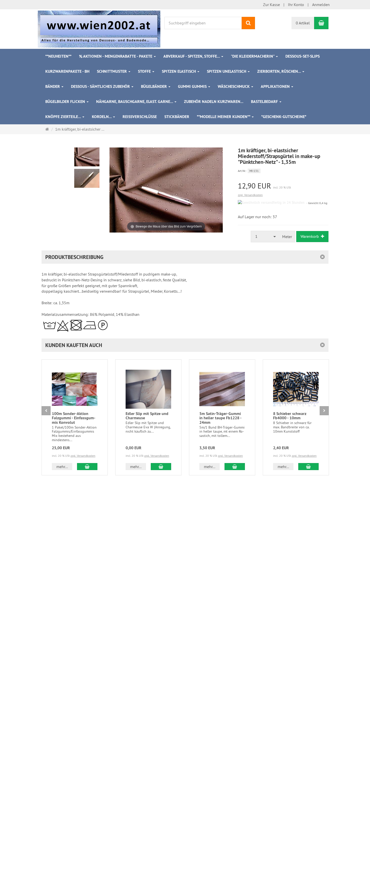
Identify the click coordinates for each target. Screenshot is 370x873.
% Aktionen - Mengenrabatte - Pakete (116, 56)
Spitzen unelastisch (227, 71)
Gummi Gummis (193, 86)
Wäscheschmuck (234, 86)
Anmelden (321, 4)
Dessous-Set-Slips (302, 56)
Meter (287, 236)
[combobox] (265, 236)
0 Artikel (303, 22)
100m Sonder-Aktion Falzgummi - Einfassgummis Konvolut (73, 418)
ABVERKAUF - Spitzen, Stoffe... (192, 56)
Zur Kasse (271, 4)
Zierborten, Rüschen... (279, 71)
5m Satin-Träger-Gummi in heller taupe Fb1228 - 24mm (220, 418)
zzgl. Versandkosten (250, 195)
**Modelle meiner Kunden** (224, 116)
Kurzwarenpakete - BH (67, 71)
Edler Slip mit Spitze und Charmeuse (147, 416)
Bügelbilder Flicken (65, 101)
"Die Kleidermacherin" (253, 56)
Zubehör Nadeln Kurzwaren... (213, 101)
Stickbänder (176, 116)
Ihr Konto (296, 4)
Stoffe (145, 71)
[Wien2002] (99, 28)
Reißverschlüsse (140, 116)
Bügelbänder (154, 86)
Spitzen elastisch (179, 71)
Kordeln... (102, 116)
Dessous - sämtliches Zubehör (101, 86)
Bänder (53, 86)
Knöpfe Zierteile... (63, 116)
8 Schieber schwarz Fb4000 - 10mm (289, 416)
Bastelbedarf (265, 101)
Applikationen (276, 86)
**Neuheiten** (58, 56)
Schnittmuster (112, 71)
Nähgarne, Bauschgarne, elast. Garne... (135, 101)
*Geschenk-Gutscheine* (283, 116)
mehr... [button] (62, 466)
